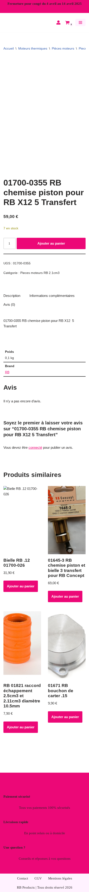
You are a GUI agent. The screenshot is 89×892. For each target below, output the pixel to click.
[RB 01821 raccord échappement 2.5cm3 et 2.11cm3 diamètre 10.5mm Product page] (22, 649)
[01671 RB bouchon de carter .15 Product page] (67, 649)
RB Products (26, 887)
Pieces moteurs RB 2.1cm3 (40, 276)
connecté (35, 451)
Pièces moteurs (63, 52)
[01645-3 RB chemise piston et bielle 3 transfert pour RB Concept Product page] (67, 523)
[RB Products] (17, 24)
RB (7, 375)
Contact (22, 878)
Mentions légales (60, 878)
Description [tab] (11, 299)
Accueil (8, 52)
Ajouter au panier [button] (20, 590)
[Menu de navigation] (80, 24)
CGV (38, 878)
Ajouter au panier (51, 247)
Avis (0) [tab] (9, 308)
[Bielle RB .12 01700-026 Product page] (22, 523)
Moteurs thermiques (32, 52)
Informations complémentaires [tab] (52, 299)
